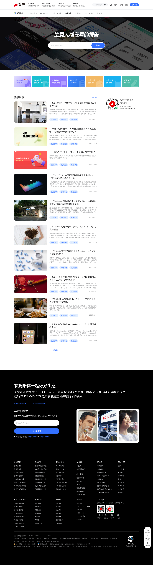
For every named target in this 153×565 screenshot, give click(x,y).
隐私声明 (24, 538)
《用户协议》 (45, 437)
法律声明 (16, 538)
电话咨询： (83, 504)
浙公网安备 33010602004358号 (25, 544)
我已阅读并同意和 (33, 437)
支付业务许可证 (93, 538)
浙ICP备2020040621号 (83, 544)
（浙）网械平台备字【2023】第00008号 (44, 546)
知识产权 (31, 538)
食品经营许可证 (105, 538)
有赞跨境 (16, 541)
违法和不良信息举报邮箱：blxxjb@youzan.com (73, 538)
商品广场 (24, 541)
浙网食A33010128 (64, 546)
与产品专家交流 (38, 403)
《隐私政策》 (32, 437)
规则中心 (39, 538)
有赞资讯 (31, 541)
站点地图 (47, 541)
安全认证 (46, 538)
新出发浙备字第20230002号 (22, 546)
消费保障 (79, 516)
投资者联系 (80, 520)
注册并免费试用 (19, 403)
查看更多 (94, 97)
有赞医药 (114, 538)
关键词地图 (56, 541)
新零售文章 (40, 541)
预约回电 (37, 431)
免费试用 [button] (134, 5)
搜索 (98, 45)
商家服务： (82, 511)
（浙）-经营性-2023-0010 (80, 546)
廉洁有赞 (54, 538)
